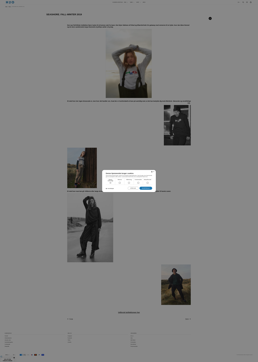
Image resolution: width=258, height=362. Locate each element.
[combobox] (152, 171)
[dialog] (129, 181)
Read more (145, 176)
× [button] (153, 171)
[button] (110, 188)
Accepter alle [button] (146, 188)
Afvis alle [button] (133, 188)
